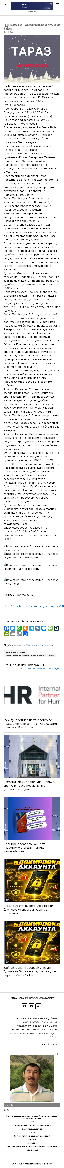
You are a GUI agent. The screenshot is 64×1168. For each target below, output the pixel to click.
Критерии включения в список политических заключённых (32, 1146)
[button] (57, 1054)
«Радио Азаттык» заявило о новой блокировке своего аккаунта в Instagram (28, 909)
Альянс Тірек (32, 1150)
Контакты (32, 1139)
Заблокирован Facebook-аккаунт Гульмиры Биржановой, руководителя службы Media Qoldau (31, 971)
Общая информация (39, 645)
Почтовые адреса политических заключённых (32, 1125)
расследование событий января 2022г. (24, 655)
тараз (51, 655)
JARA (32, 1122)
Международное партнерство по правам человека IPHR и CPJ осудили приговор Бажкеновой (31, 723)
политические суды (15, 652)
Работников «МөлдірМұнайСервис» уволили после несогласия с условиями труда (30, 785)
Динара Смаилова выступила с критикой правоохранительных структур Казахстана (32, 1117)
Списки (32, 1132)
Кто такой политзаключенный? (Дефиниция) (32, 1136)
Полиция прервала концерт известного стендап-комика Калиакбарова (24, 847)
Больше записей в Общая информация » (40, 669)
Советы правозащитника (32, 1129)
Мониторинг (32, 1143)
